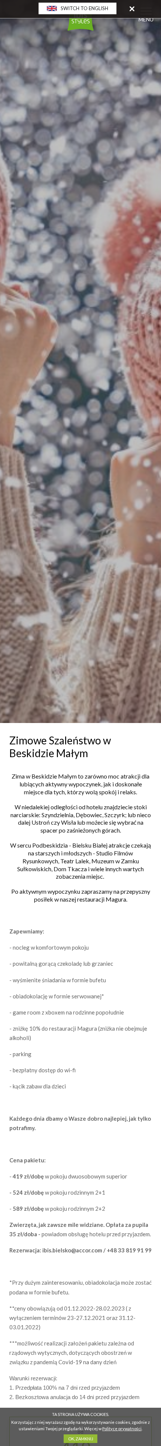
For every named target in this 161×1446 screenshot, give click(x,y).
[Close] (132, 8)
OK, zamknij (80, 1438)
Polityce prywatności (122, 1428)
